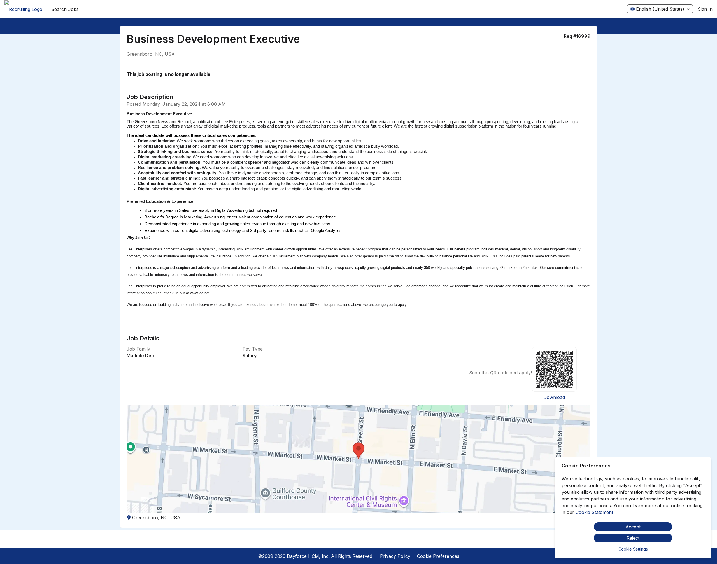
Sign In (705, 9)
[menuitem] (23, 9)
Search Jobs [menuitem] (65, 9)
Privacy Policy (395, 556)
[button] (359, 459)
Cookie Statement (594, 512)
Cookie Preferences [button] (438, 556)
